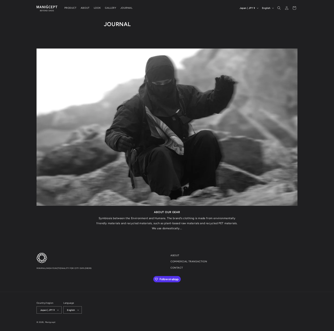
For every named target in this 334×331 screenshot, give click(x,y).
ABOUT (174, 255)
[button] (279, 8)
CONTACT (176, 267)
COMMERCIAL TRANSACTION (188, 261)
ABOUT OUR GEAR (167, 212)
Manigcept (50, 322)
